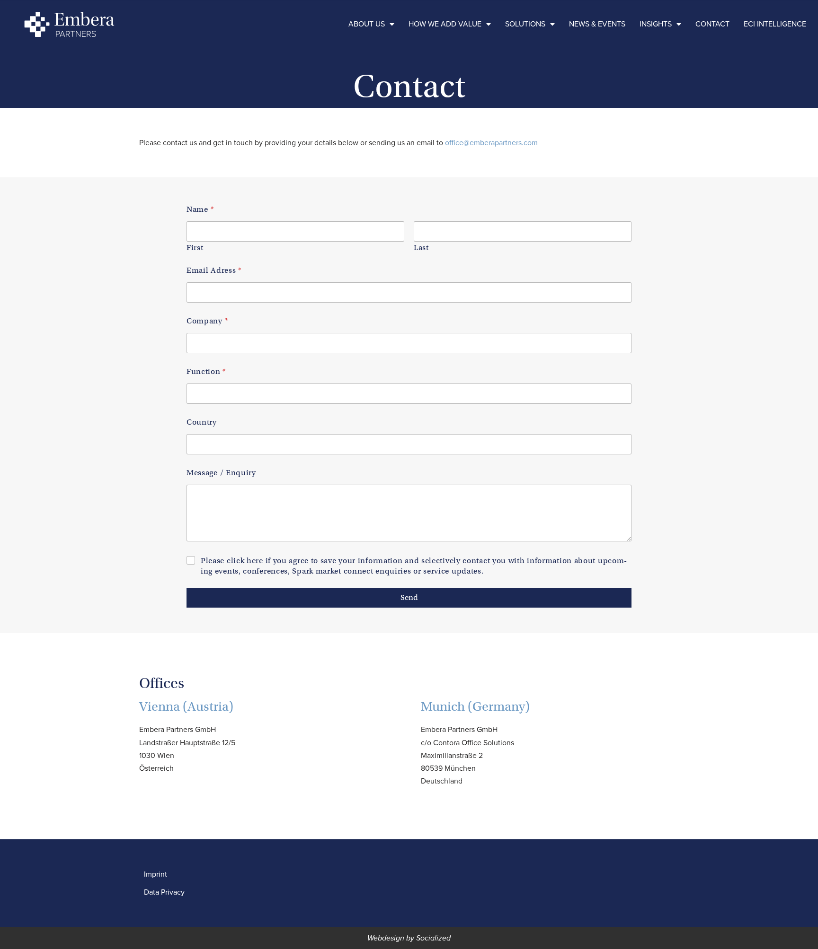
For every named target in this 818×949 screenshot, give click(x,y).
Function (206, 371)
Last (421, 248)
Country (202, 422)
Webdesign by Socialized (409, 937)
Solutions (525, 23)
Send (409, 597)
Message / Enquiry (221, 473)
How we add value (445, 23)
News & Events (597, 23)
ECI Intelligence (775, 23)
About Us (366, 23)
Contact (712, 23)
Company (207, 321)
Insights (656, 23)
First (195, 248)
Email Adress (214, 270)
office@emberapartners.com (491, 142)
